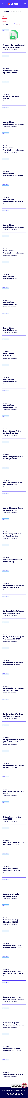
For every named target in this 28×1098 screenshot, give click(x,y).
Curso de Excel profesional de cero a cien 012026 (14, 46)
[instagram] (11, 1094)
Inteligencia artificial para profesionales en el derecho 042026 (13, 766)
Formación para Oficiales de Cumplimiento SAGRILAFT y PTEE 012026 (13, 432)
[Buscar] (25, 4)
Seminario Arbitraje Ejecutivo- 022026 (11, 921)
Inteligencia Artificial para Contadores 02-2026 (13, 612)
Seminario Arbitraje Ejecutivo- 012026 (11, 895)
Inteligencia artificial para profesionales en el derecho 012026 (13, 689)
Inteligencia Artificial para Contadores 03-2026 (13, 638)
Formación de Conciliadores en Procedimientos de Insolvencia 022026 (11, 303)
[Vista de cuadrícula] (17, 25)
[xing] (19, 1094)
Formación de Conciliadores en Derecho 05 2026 (13, 226)
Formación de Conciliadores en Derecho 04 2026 (13, 200)
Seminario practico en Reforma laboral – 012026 (13, 947)
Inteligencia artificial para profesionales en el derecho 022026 (13, 715)
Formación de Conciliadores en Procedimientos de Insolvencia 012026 (11, 278)
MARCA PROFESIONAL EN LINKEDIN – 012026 (13, 844)
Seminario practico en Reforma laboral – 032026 (13, 998)
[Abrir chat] (24, 1085)
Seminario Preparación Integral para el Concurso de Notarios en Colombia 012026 (13, 1024)
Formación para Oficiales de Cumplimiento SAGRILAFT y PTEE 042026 (14, 509)
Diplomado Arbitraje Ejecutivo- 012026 (11, 72)
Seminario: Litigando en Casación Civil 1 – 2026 (12, 1050)
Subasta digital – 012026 (13, 1074)
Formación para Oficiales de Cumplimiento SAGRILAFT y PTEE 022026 (13, 458)
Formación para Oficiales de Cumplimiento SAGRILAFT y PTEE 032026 (13, 483)
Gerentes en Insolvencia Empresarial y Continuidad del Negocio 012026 (13, 561)
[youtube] (22, 1094)
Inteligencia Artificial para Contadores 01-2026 (13, 586)
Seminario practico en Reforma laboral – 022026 (13, 972)
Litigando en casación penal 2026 (12, 818)
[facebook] (8, 1094)
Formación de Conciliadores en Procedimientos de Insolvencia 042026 (11, 355)
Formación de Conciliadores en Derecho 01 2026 (13, 123)
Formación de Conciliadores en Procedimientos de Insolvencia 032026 (11, 329)
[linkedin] (13, 1094)
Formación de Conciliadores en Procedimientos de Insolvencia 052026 (11, 381)
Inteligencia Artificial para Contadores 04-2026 (13, 664)
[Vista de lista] (19, 25)
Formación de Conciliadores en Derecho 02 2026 (13, 149)
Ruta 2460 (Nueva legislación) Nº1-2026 (11, 869)
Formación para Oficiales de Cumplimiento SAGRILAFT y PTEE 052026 (13, 535)
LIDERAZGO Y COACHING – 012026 (13, 792)
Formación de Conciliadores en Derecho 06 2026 (13, 252)
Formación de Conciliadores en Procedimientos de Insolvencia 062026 (11, 406)
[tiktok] (16, 1094)
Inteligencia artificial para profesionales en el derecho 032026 (13, 741)
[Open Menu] (2, 3)
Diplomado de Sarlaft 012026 (11, 97)
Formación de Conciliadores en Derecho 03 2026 (13, 175)
